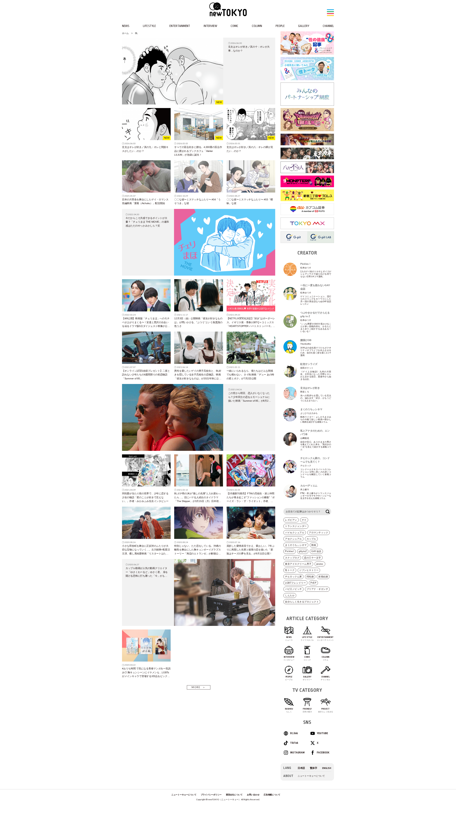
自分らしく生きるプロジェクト (302, 601)
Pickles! (289, 551)
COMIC (234, 26)
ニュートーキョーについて (311, 776)
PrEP (313, 582)
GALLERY (303, 26)
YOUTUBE (322, 733)
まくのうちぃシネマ (296, 545)
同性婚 (310, 576)
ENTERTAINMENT (179, 26)
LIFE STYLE (149, 26)
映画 (313, 545)
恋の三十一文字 (312, 557)
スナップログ (292, 557)
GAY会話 (316, 551)
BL (136, 33)
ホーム (125, 33)
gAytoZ (303, 551)
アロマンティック (318, 532)
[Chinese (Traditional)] (313, 768)
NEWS (125, 26)
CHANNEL (328, 26)
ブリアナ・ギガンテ (317, 589)
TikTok (294, 742)
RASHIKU (289, 710)
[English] (326, 768)
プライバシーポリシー (211, 795)
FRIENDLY (307, 710)
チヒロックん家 (293, 576)
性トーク (290, 570)
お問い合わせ (253, 795)
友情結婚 (323, 576)
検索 (327, 511)
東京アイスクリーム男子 (298, 564)
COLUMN (257, 26)
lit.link (294, 733)
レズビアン (291, 520)
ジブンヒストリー (308, 570)
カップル (311, 538)
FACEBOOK (323, 752)
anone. (320, 564)
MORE (196, 687)
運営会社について (234, 795)
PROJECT (325, 710)
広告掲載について (272, 795)
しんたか (290, 595)
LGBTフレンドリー (295, 582)
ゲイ (304, 520)
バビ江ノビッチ (293, 589)
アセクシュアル (293, 538)
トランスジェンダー (296, 526)
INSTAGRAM (297, 752)
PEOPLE (280, 26)
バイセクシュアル (294, 532)
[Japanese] (301, 768)
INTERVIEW (210, 26)
